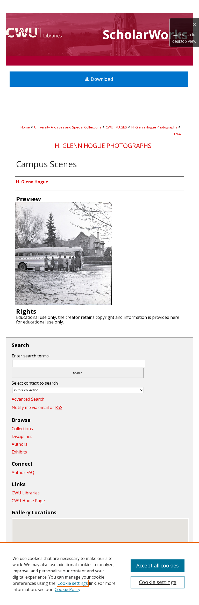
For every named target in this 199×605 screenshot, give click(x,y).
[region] (99, 573)
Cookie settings (73, 583)
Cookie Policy (67, 589)
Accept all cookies (157, 565)
